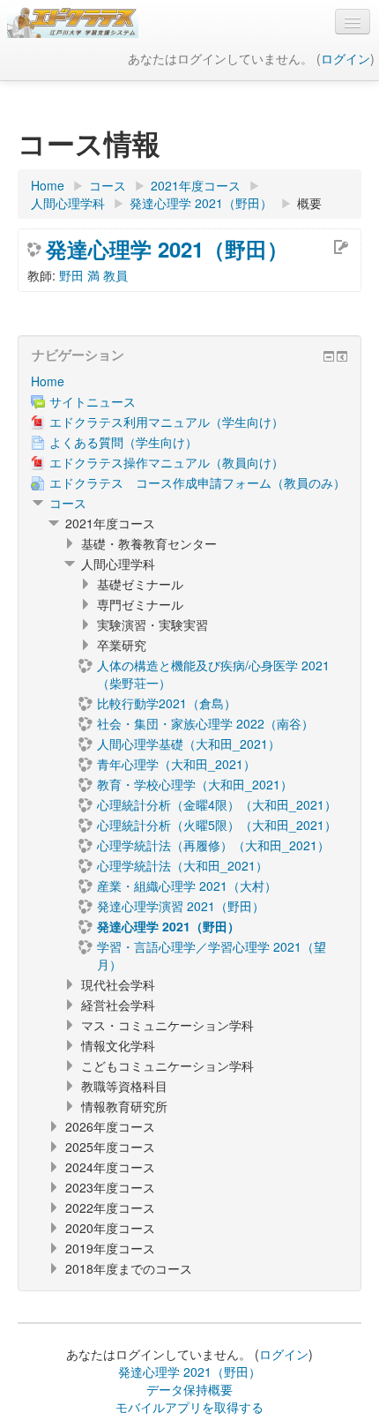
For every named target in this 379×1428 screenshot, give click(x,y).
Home (47, 381)
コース (67, 503)
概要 (309, 203)
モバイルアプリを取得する (189, 1407)
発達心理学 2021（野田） (167, 248)
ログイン (345, 58)
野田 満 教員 (93, 275)
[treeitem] (189, 381)
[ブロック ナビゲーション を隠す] (328, 356)
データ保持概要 (189, 1389)
